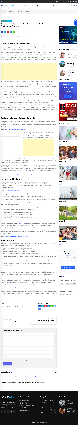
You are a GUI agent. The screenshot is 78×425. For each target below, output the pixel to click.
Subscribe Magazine (46, 5)
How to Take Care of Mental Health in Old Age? (15, 268)
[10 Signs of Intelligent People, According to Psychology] (62, 55)
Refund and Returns (24, 409)
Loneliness (73, 283)
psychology (68, 288)
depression (67, 280)
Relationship (4, 308)
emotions (73, 280)
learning (17, 216)
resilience (62, 294)
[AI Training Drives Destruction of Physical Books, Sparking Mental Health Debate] (62, 403)
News (68, 400)
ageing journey (9, 306)
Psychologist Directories (25, 403)
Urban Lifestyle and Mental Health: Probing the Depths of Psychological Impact (23, 174)
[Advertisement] (29, 71)
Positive (73, 70)
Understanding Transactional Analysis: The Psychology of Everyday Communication (23, 382)
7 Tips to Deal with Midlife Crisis (12, 190)
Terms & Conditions (24, 410)
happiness (67, 283)
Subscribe (68, 96)
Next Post (50, 318)
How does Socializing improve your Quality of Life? (16, 236)
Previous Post (7, 319)
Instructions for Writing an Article (27, 405)
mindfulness (69, 286)
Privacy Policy (23, 407)
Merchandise (56, 5)
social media (68, 294)
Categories (27, 5)
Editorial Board (36, 5)
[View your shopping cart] (73, 6)
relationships (22, 223)
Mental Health (63, 286)
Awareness (69, 408)
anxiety (61, 280)
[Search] (71, 6)
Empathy (61, 283)
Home (21, 5)
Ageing (3, 306)
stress (74, 294)
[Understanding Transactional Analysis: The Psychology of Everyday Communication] (62, 411)
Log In (63, 5)
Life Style (69, 52)
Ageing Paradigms (18, 306)
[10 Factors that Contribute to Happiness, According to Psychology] (62, 73)
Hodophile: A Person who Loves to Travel (71, 65)
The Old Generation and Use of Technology (15, 129)
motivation (62, 288)
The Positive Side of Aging (11, 287)
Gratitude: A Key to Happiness (11, 321)
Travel (68, 61)
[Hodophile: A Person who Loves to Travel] (62, 64)
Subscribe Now (68, 267)
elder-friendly (26, 306)
